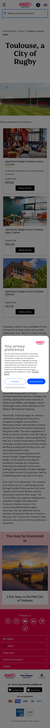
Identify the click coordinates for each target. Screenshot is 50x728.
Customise (15, 381)
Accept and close (36, 381)
